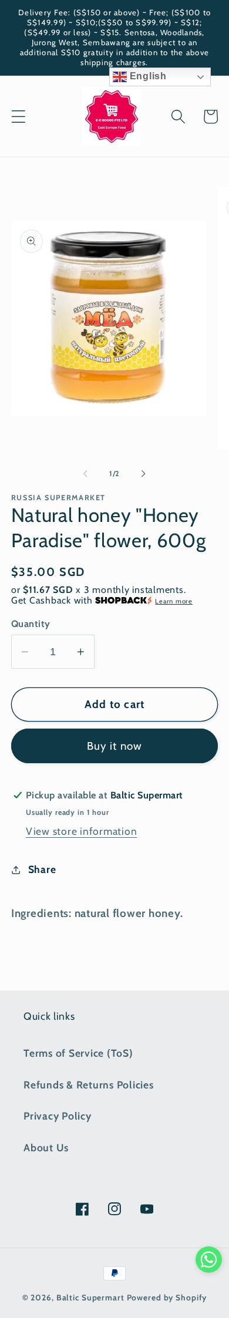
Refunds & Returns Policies (88, 1084)
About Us (46, 1147)
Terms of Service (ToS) (78, 1053)
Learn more (174, 601)
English (147, 76)
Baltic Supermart (90, 1297)
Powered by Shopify (167, 1297)
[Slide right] (144, 474)
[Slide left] (86, 474)
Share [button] (42, 869)
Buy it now (115, 746)
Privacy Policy (57, 1116)
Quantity (30, 623)
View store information (81, 831)
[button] (18, 116)
